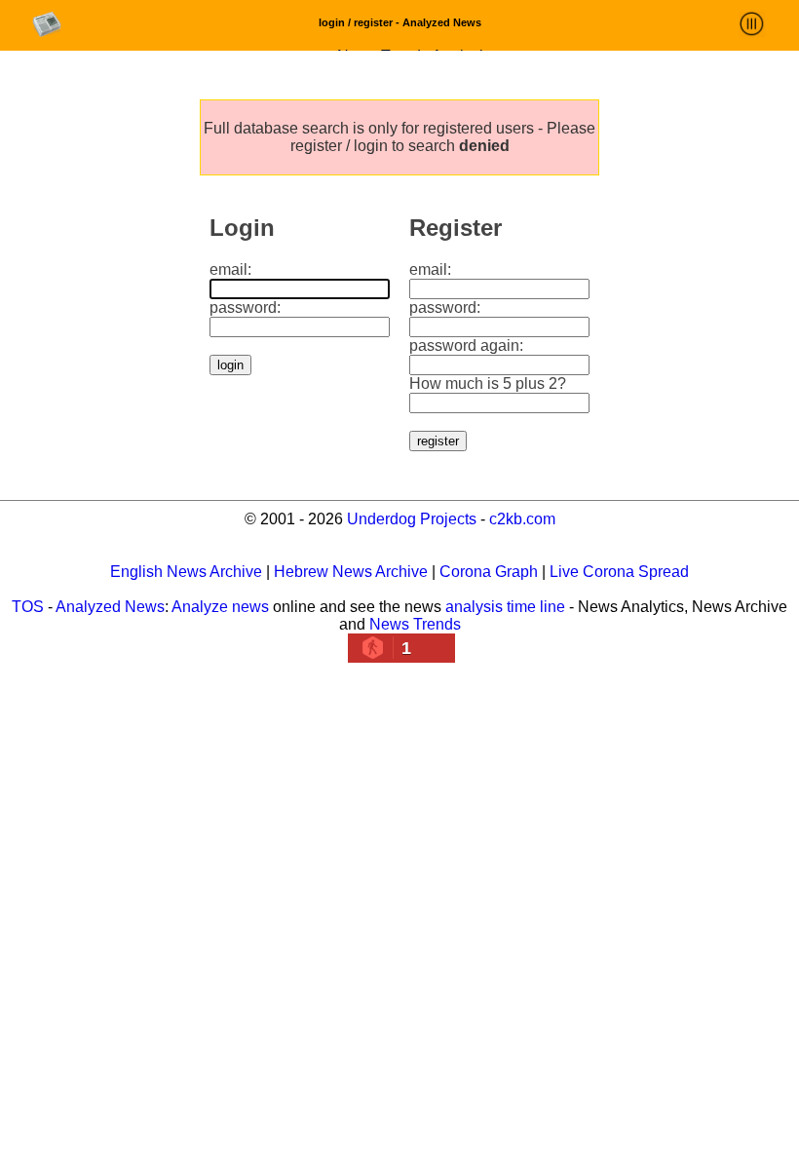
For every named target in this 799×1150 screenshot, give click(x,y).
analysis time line (505, 606)
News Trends (415, 624)
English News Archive (186, 571)
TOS (28, 606)
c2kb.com (522, 519)
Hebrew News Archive (351, 571)
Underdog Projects (411, 519)
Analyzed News (110, 606)
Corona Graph (488, 571)
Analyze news (220, 606)
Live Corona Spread (619, 571)
